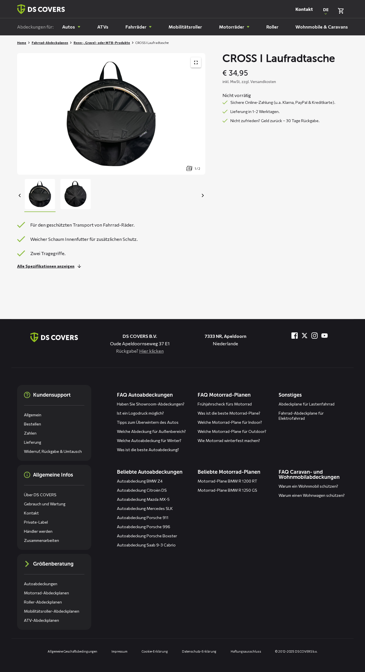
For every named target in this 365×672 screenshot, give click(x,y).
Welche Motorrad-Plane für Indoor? (230, 422)
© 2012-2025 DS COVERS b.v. (296, 651)
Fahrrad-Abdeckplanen (50, 43)
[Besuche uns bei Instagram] (314, 335)
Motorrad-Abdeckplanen (46, 592)
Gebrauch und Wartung (44, 503)
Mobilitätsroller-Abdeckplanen (51, 611)
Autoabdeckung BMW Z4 (140, 481)
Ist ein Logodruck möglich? (140, 413)
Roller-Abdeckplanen (43, 602)
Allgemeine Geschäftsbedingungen (72, 651)
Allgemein (32, 414)
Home (21, 43)
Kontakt (304, 9)
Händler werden (38, 531)
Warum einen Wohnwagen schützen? (312, 495)
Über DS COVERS (40, 494)
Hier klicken (151, 351)
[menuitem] (71, 26)
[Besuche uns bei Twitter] (304, 335)
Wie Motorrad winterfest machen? (229, 440)
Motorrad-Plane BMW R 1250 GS (227, 490)
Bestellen (32, 423)
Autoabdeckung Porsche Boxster (147, 535)
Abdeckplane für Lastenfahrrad (306, 403)
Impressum (119, 651)
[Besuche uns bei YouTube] (324, 335)
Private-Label (36, 522)
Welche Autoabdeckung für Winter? (149, 440)
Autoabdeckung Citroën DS (142, 490)
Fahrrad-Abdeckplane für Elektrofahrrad (301, 416)
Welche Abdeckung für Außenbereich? (151, 431)
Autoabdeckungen (40, 583)
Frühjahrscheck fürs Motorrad (225, 403)
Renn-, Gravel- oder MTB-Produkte (102, 43)
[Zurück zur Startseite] (41, 9)
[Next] (202, 195)
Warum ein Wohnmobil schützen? (308, 486)
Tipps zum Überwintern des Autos (148, 422)
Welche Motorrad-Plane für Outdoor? (232, 431)
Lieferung (32, 442)
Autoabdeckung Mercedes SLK (145, 508)
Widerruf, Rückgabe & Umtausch (53, 451)
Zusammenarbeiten (41, 540)
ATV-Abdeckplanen (41, 620)
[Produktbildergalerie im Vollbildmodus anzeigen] (196, 62)
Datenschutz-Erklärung (199, 651)
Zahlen (30, 433)
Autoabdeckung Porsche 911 (143, 517)
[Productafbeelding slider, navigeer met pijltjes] (111, 114)
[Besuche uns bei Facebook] (294, 335)
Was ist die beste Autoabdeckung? (148, 449)
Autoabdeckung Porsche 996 (143, 526)
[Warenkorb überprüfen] (341, 11)
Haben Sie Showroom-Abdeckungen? (150, 403)
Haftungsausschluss (246, 651)
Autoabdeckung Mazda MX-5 (143, 499)
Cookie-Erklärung (155, 651)
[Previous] (20, 195)
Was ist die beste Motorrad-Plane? (229, 413)
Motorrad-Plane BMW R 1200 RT (227, 481)
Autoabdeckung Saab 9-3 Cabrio (146, 544)
